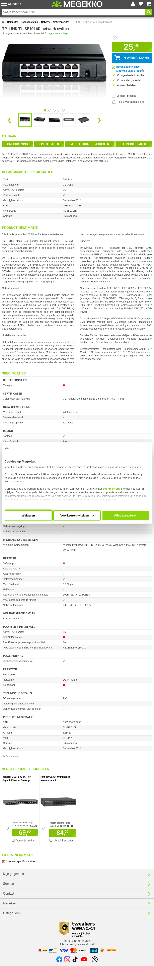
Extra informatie (134, 144)
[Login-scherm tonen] (133, 4)
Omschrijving (17, 144)
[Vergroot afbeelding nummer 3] (69, 120)
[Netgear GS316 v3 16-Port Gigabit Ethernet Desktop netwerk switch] (20, 801)
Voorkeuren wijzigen (74, 515)
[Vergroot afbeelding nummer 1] (39, 120)
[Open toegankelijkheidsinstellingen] (95, 959)
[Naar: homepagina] (3, 22)
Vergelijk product (126, 95)
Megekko (9, 903)
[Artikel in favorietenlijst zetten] (115, 38)
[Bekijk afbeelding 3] (59, 110)
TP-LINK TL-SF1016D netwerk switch (92, 22)
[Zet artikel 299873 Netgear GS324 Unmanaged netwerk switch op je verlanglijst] (44, 829)
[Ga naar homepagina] (77, 4)
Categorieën (12, 913)
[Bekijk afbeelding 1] (49, 110)
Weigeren (28, 515)
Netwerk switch (61, 22)
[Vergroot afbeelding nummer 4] (83, 120)
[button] (26, 4)
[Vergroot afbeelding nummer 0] (25, 120)
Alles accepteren (125, 515)
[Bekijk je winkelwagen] (148, 4)
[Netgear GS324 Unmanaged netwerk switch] (58, 801)
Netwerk (45, 22)
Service (8, 883)
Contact (8, 893)
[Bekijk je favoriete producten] (140, 4)
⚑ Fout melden (11, 756)
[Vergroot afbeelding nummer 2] (54, 120)
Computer (12, 22)
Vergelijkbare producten (89, 144)
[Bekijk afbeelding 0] (45, 110)
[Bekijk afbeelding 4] (63, 110)
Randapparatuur (29, 22)
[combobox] (73, 12)
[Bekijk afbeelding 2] (54, 110)
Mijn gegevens (13, 874)
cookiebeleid (111, 488)
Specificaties (49, 144)
